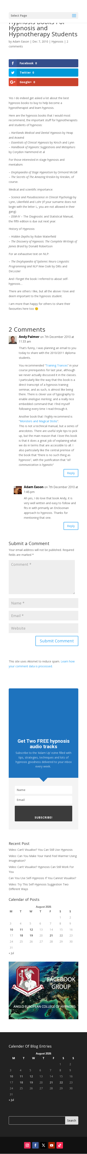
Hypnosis (57, 41)
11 (21, 929)
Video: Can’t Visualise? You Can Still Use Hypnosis (41, 850)
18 (21, 935)
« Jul (11, 953)
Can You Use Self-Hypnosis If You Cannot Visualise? (42, 878)
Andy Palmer (29, 336)
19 (31, 935)
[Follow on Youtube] (51, 1145)
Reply (71, 473)
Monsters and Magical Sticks (38, 421)
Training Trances (57, 365)
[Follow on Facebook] (35, 1145)
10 (11, 929)
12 (31, 929)
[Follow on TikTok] (59, 1145)
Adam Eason (21, 41)
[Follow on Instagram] (27, 1145)
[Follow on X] (43, 1145)
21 (51, 935)
